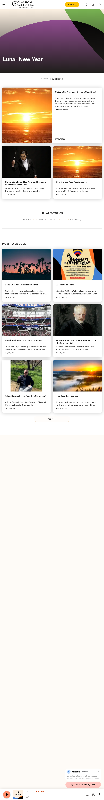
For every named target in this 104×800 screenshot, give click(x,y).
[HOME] (23, 4)
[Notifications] (86, 4)
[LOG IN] (93, 4)
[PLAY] (6, 794)
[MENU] (3, 4)
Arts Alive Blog (75, 219)
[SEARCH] (100, 4)
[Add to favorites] (27, 796)
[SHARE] (27, 792)
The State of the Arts (46, 219)
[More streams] (93, 794)
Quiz (62, 219)
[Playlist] (87, 794)
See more (52, 419)
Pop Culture (27, 219)
